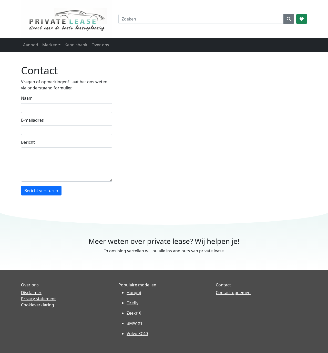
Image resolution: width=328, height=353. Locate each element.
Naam (27, 98)
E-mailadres (32, 120)
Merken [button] (49, 45)
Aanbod (30, 45)
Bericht (28, 142)
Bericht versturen (41, 190)
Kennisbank (76, 45)
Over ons (100, 45)
